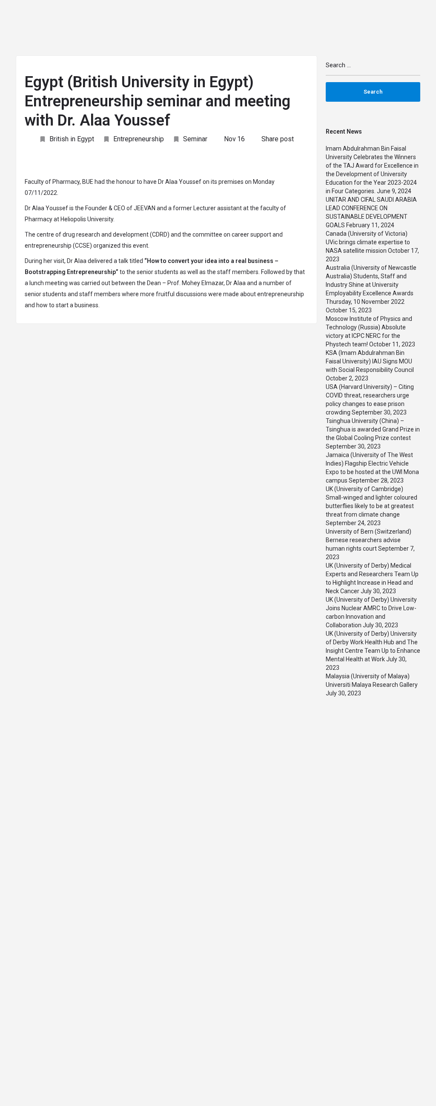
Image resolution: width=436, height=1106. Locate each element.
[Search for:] (373, 68)
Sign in (387, 16)
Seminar (195, 139)
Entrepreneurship (138, 139)
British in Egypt (71, 139)
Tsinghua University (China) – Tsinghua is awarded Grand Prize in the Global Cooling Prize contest (373, 429)
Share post (277, 139)
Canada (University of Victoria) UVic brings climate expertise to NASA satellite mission (368, 242)
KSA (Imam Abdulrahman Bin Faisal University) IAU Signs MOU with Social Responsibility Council (370, 361)
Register (416, 16)
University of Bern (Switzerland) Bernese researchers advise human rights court (368, 540)
